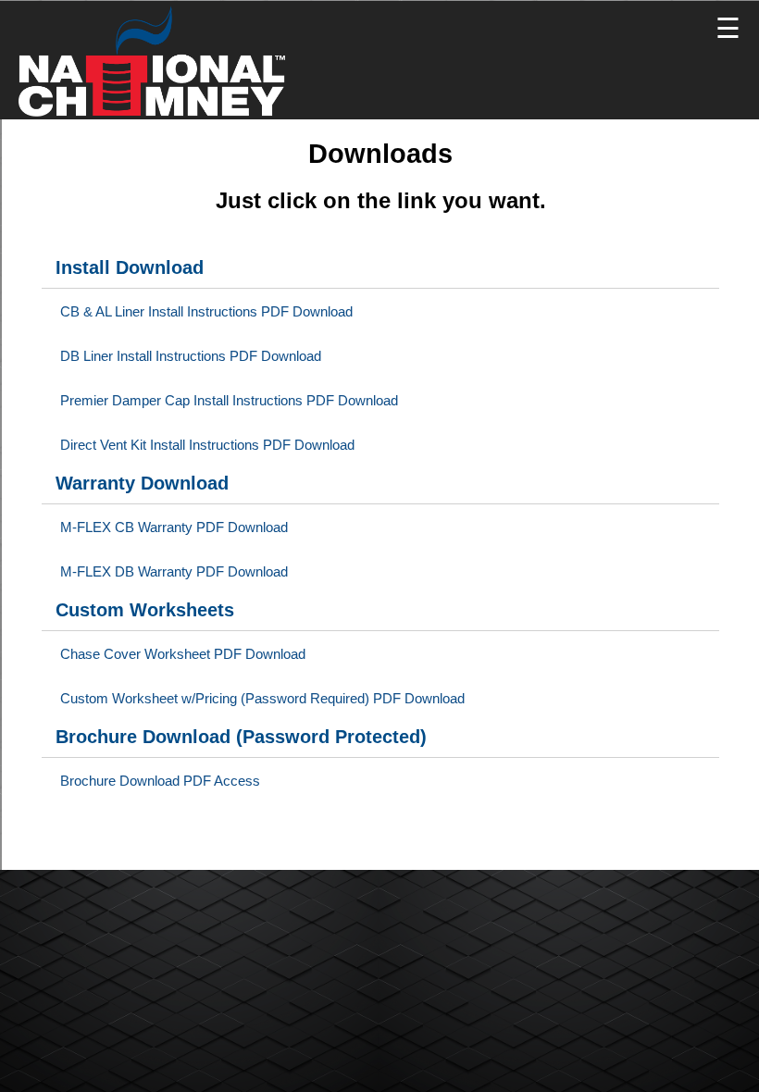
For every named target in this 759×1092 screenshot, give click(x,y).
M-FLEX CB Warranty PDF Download (174, 527)
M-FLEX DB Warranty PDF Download (174, 572)
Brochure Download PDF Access (160, 781)
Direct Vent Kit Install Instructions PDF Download (207, 445)
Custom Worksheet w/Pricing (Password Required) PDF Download (262, 698)
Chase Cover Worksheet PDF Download (182, 654)
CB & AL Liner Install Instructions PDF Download (206, 311)
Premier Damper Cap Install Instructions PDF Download (229, 400)
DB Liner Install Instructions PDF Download (190, 356)
